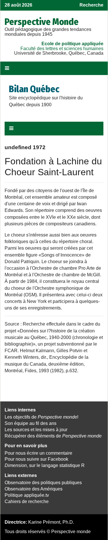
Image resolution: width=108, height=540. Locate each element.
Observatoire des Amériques (33, 488)
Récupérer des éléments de (53, 435)
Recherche (91, 5)
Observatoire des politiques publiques (43, 482)
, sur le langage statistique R (45, 465)
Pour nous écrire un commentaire (38, 453)
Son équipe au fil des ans (30, 423)
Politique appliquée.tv (27, 495)
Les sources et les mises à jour (36, 429)
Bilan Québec (34, 89)
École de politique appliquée (72, 43)
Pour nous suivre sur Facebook (36, 459)
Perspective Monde (42, 21)
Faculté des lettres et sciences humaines (61, 48)
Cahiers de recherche (27, 501)
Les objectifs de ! (41, 417)
